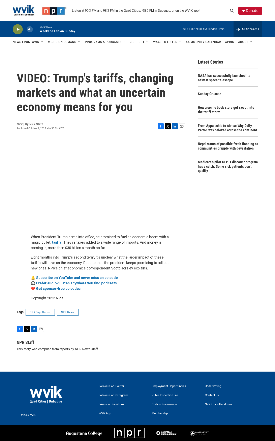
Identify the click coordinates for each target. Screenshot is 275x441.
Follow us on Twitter (111, 386)
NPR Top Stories (40, 312)
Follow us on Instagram (113, 395)
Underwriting (213, 386)
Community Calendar (203, 42)
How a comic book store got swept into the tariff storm (226, 109)
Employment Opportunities (169, 386)
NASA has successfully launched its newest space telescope (224, 77)
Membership (160, 413)
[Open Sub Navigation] (42, 42)
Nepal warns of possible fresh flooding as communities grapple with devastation (228, 146)
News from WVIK (26, 42)
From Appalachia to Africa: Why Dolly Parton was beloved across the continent (227, 128)
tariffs (57, 242)
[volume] (29, 29)
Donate (252, 10)
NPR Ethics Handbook (218, 404)
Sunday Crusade (209, 94)
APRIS (229, 42)
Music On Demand (62, 42)
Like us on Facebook (111, 404)
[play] (17, 29)
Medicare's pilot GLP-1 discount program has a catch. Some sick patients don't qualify (228, 166)
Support (137, 42)
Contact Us (212, 395)
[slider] (36, 29)
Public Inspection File (165, 395)
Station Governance (164, 404)
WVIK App (105, 413)
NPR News (67, 312)
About (243, 42)
